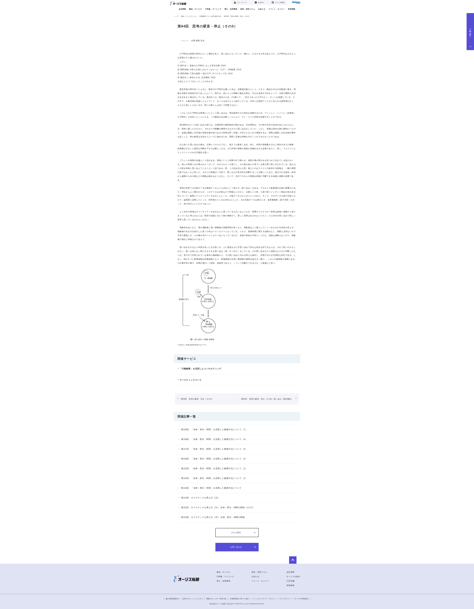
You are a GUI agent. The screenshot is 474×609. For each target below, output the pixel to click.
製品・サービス (195, 9)
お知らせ (261, 9)
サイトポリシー (285, 599)
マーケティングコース (191, 380)
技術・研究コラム (247, 9)
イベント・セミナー (276, 9)
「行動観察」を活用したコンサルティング (200, 368)
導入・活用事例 (231, 9)
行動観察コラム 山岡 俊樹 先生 (210, 16)
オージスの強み (293, 576)
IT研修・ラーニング (213, 9)
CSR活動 (290, 581)
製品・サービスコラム (189, 16)
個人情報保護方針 (172, 599)
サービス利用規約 (301, 599)
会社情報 (182, 9)
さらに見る (236, 532)
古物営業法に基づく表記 (239, 599)
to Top (292, 560)
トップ (176, 16)
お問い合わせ (470, 31)
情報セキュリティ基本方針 (216, 599)
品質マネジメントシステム (193, 599)
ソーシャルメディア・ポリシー (264, 599)
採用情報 (291, 9)
